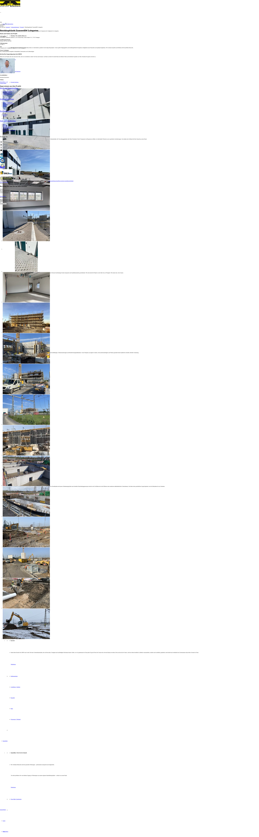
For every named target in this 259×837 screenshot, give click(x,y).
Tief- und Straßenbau (8, 121)
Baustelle (13, 697)
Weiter (4, 809)
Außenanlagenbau (6, 128)
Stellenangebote (14, 676)
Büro (12, 708)
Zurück (1, 809)
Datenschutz (55, 181)
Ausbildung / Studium (15, 687)
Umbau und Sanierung (15, 71)
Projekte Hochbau (14, 82)
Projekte (4, 106)
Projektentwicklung (7, 111)
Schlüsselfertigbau (7, 99)
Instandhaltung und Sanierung (9, 130)
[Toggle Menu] (0, 12)
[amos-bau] (129, 3)
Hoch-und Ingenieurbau (9, 88)
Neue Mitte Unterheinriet (16, 799)
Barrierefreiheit (70, 181)
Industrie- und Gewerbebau (8, 103)
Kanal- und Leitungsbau (8, 126)
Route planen (3, 196)
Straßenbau (5, 125)
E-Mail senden (3, 83)
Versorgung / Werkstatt (16, 719)
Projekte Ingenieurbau (7, 94)
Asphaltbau (5, 129)
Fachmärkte (5, 105)
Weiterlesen (13, 664)
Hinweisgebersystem (62, 181)
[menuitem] (131, 820)
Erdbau (4, 124)
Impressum (50, 181)
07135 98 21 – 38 (4, 82)
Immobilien (5, 741)
